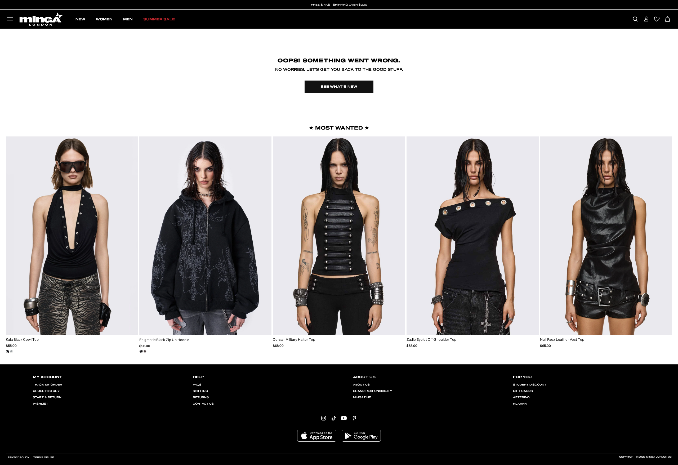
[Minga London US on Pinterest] (354, 417)
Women (104, 19)
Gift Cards (523, 391)
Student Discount (529, 384)
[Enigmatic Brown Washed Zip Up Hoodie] (145, 351)
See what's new (339, 86)
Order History (46, 391)
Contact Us (203, 403)
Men (128, 19)
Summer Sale (159, 19)
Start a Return (47, 397)
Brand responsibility (372, 391)
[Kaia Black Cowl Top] (7, 351)
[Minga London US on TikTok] (333, 417)
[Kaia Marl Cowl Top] (11, 351)
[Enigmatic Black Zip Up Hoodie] (141, 351)
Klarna (520, 403)
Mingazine (362, 397)
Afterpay (521, 397)
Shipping (200, 391)
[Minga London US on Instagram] (323, 417)
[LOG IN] (646, 19)
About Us (361, 384)
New (80, 19)
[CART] (667, 19)
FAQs (197, 384)
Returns (201, 397)
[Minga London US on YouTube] (344, 417)
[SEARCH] (635, 19)
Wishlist (40, 403)
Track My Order (47, 384)
